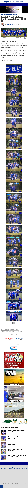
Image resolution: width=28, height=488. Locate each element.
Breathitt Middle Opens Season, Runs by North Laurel (16, 443)
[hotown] (14, 351)
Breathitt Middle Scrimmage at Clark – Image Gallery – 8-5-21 (17, 456)
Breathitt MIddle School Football (9, 331)
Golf (25, 478)
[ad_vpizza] (14, 368)
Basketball (16, 478)
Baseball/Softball (9, 478)
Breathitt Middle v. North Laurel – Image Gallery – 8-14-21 (16, 450)
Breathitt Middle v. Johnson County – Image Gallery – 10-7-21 (17, 431)
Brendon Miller (9, 24)
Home (3, 478)
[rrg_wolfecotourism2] (14, 418)
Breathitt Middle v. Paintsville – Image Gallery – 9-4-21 (17, 437)
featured (20, 331)
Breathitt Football (14, 329)
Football (21, 478)
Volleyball (16, 479)
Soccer (12, 479)
